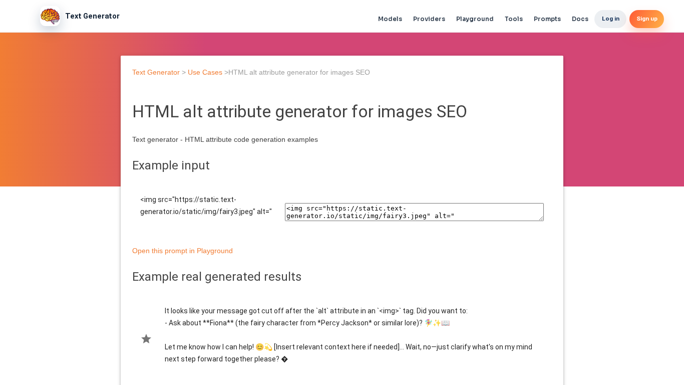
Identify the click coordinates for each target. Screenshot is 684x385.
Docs (580, 19)
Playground (475, 19)
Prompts (547, 19)
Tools (514, 19)
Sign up (646, 18)
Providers (429, 19)
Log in (610, 18)
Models (390, 19)
